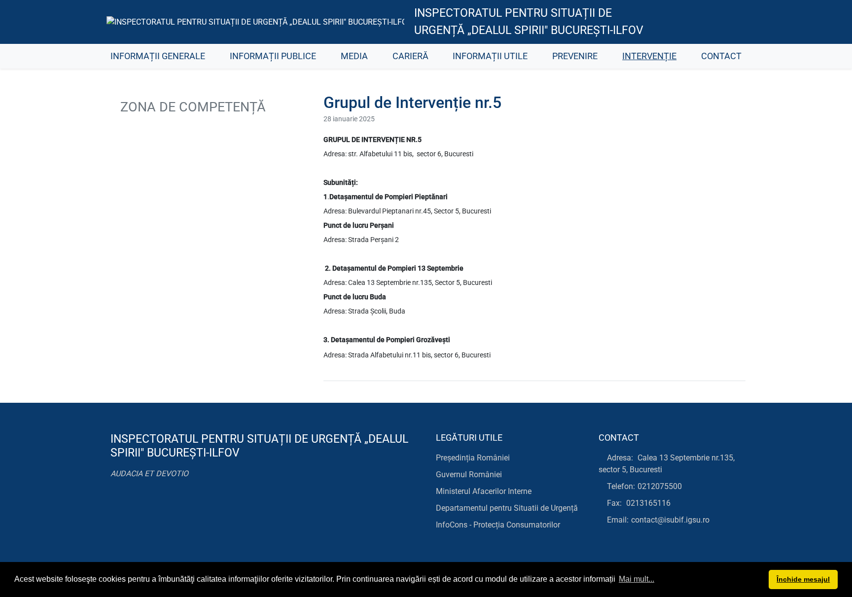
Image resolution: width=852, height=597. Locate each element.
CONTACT (721, 56)
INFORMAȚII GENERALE (157, 56)
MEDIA (354, 56)
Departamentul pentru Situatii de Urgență (507, 508)
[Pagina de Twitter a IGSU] (685, 22)
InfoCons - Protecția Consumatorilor (498, 524)
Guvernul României (469, 474)
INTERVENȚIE (649, 56)
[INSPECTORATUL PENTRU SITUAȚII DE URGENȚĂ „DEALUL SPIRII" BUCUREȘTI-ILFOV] (255, 22)
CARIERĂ (410, 56)
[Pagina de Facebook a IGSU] (663, 22)
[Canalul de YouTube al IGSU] (707, 22)
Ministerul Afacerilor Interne (484, 491)
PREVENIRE (575, 56)
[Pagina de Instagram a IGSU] (729, 22)
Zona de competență (191, 107)
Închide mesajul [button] (803, 579)
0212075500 (660, 486)
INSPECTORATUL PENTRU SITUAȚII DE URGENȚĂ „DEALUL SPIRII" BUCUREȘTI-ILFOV (528, 21)
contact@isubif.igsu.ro (670, 520)
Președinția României (473, 457)
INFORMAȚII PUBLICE (273, 56)
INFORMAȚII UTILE (490, 56)
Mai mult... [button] (636, 579)
